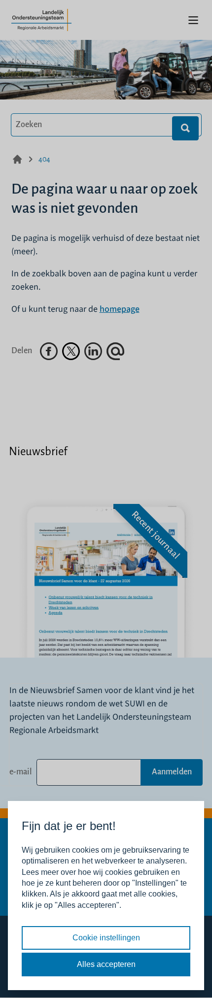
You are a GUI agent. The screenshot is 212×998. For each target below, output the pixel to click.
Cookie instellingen (106, 937)
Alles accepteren (106, 964)
